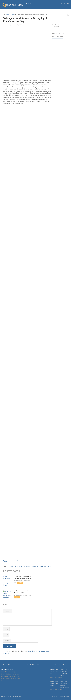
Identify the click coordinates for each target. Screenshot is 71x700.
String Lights (35, 566)
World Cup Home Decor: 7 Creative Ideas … (64, 673)
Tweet (5, 561)
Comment (7, 611)
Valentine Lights (45, 566)
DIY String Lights (12, 566)
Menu (27, 4)
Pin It (18, 561)
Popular (57, 24)
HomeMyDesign (64, 696)
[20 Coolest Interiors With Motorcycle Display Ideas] (7, 581)
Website (7, 640)
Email (6, 635)
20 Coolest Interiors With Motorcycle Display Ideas (22, 577)
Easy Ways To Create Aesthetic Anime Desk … (64, 684)
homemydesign (7, 25)
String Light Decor (24, 566)
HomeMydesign (6, 696)
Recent (56, 27)
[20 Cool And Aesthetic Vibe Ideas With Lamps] (7, 594)
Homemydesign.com (7, 670)
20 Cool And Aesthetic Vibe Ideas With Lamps (21, 592)
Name (6, 629)
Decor (20, 582)
